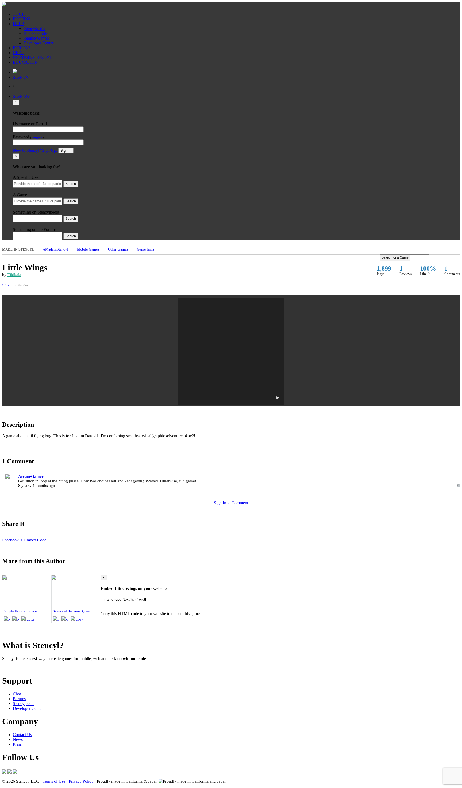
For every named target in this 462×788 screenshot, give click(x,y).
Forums (19, 698)
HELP (18, 23)
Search (71, 184)
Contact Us (22, 734)
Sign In (65, 151)
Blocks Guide (35, 33)
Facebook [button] (10, 540)
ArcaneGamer (31, 476)
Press (17, 744)
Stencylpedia (34, 28)
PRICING (21, 19)
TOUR (19, 14)
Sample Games (36, 38)
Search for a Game (395, 257)
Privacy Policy (81, 781)
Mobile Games (88, 249)
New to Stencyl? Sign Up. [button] (35, 150)
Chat (17, 694)
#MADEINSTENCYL (32, 57)
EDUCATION (25, 62)
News (18, 739)
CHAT (18, 52)
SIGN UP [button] (21, 96)
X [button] (21, 540)
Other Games (118, 249)
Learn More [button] (12, 667)
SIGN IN (21, 77)
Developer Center (38, 43)
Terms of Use (54, 781)
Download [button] (32, 667)
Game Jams (145, 249)
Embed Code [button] (35, 540)
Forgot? (37, 137)
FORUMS (22, 48)
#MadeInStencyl (55, 249)
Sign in (6, 284)
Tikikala (14, 274)
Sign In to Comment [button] (231, 503)
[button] (231, 351)
